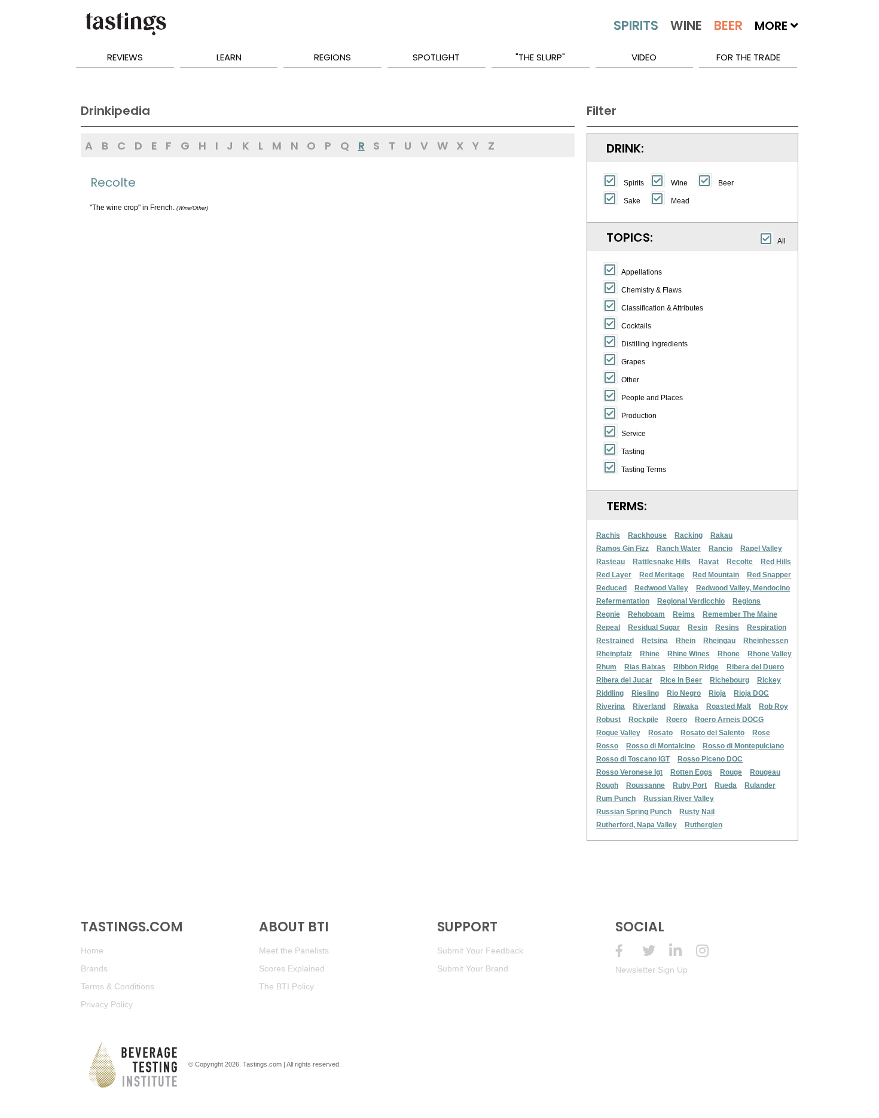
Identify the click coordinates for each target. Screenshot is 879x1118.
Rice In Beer (681, 680)
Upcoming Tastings (709, 951)
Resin (697, 627)
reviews (125, 57)
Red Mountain (715, 575)
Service (633, 433)
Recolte (740, 562)
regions (332, 57)
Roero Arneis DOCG (729, 719)
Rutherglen (703, 825)
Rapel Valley (761, 548)
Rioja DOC (751, 693)
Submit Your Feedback (480, 950)
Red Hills (776, 562)
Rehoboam (646, 614)
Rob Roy (773, 706)
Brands (94, 968)
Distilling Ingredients (654, 344)
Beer (726, 183)
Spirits (634, 183)
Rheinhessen (765, 640)
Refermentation (622, 601)
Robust (608, 719)
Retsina (655, 640)
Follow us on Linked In (682, 951)
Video (644, 57)
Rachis (608, 535)
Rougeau (765, 772)
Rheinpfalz (614, 654)
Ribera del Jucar (624, 680)
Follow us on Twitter (655, 951)
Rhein (685, 640)
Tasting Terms (643, 469)
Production (639, 416)
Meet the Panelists (294, 950)
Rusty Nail (697, 812)
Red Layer (613, 575)
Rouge (731, 772)
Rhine (650, 654)
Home (92, 950)
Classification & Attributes (662, 308)
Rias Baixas (645, 667)
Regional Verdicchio (691, 601)
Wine (679, 183)
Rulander (760, 785)
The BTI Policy (286, 986)
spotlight (436, 57)
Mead (680, 201)
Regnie (608, 614)
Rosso (607, 746)
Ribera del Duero (755, 667)
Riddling (610, 693)
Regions (746, 601)
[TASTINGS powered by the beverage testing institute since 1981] (125, 30)
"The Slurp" (540, 57)
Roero (676, 719)
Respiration (766, 627)
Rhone (729, 654)
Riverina (610, 706)
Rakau (721, 535)
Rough (607, 785)
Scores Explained (292, 968)
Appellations (641, 272)
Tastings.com (262, 1064)
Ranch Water (679, 548)
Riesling (645, 693)
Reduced (611, 588)
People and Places (652, 398)
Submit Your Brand (472, 968)
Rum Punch (616, 798)
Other (630, 380)
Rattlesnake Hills (662, 562)
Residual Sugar (654, 627)
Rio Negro (684, 693)
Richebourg (729, 680)
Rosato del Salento (712, 733)
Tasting (633, 451)
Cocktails (636, 326)
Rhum (606, 667)
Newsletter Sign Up (651, 969)
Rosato (660, 733)
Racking (688, 535)
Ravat (708, 562)
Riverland (649, 706)
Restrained (615, 640)
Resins (727, 627)
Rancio (720, 548)
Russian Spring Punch (634, 812)
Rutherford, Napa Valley (636, 825)
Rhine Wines (688, 654)
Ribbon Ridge (696, 667)
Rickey (769, 680)
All (781, 241)
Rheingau (719, 640)
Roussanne (645, 785)
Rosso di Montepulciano (743, 746)
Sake (632, 201)
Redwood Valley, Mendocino (743, 588)
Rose (761, 733)
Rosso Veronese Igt (629, 772)
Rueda (726, 785)
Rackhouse (647, 535)
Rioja (717, 693)
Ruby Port (690, 785)
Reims (684, 614)
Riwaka (685, 706)
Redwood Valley (661, 588)
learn (229, 57)
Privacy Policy (107, 1004)
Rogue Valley (618, 733)
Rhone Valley (769, 654)
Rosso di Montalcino (660, 746)
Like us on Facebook (628, 951)
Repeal (608, 627)
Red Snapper (769, 575)
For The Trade (748, 57)
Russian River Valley (678, 798)
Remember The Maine (740, 614)
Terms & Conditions (117, 986)
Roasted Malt (728, 706)
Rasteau (610, 562)
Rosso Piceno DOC (710, 759)
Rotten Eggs (691, 772)
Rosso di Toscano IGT (633, 759)
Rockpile (643, 719)
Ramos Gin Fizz (622, 548)
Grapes (633, 362)
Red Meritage (662, 575)
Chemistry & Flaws (651, 290)
